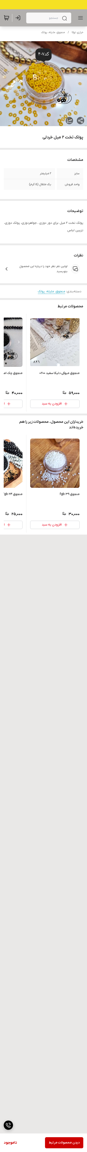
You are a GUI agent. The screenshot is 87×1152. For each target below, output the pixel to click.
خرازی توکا (77, 32)
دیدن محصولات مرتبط (64, 1142)
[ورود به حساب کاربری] (19, 18)
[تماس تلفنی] (8, 1125)
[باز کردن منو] (79, 18)
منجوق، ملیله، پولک (53, 32)
